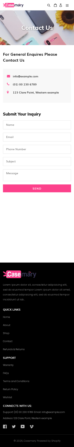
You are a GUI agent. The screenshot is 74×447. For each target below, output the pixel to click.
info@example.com (25, 76)
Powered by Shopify (49, 440)
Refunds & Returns (14, 349)
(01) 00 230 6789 (25, 84)
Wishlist (7, 397)
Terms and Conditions (16, 381)
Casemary (30, 440)
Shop (6, 333)
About (6, 325)
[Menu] (67, 5)
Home (6, 317)
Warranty (8, 365)
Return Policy (10, 389)
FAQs (6, 373)
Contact (7, 341)
